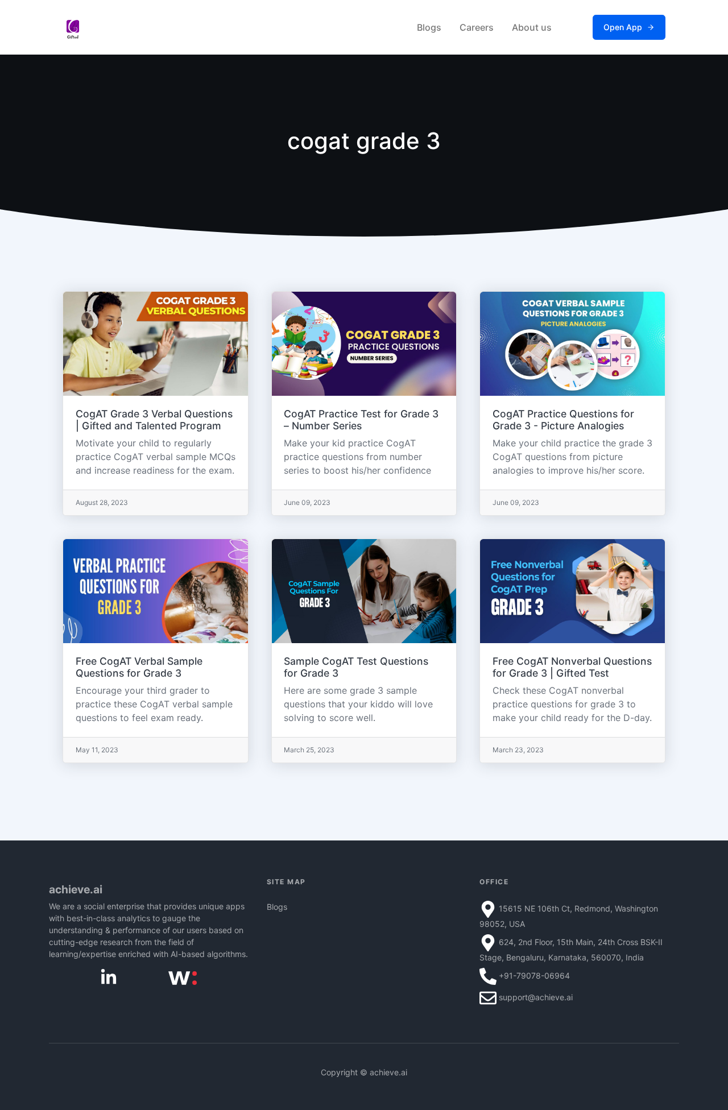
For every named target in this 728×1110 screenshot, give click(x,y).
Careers (477, 27)
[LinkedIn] (108, 976)
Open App (622, 27)
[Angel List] (182, 977)
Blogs (429, 27)
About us (532, 27)
